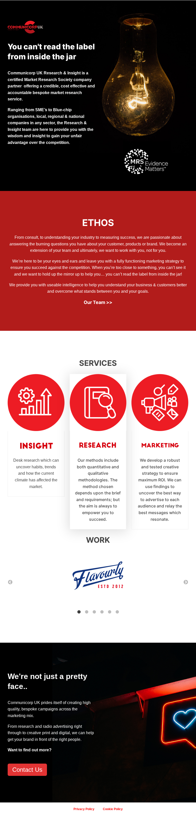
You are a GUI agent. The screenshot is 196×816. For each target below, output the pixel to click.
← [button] (10, 582)
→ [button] (185, 582)
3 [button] (94, 612)
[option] (98, 576)
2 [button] (86, 612)
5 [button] (109, 612)
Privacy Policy (84, 809)
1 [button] (78, 612)
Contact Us (27, 769)
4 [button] (101, 612)
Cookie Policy (113, 809)
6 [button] (117, 612)
